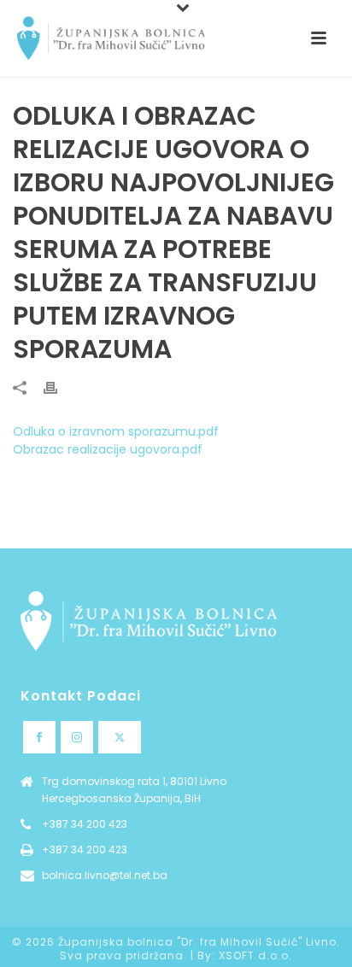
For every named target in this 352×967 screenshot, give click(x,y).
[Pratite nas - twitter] (119, 737)
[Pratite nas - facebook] (39, 737)
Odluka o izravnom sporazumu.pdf (116, 431)
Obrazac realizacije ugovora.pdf (107, 449)
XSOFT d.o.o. (255, 955)
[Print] (59, 387)
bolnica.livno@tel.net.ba (104, 875)
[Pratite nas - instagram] (77, 737)
